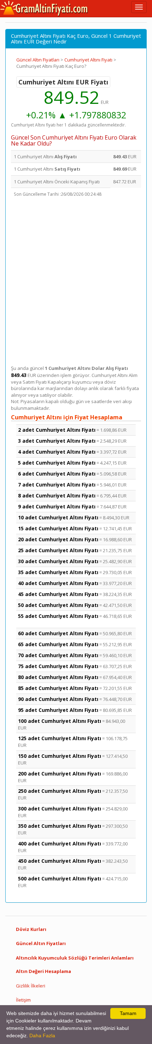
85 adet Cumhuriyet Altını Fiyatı (58, 688)
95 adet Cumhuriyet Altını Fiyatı (58, 710)
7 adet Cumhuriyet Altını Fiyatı (56, 484)
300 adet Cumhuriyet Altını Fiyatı (59, 808)
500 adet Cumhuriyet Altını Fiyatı (59, 878)
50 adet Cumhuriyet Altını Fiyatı (58, 605)
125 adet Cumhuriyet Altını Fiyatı (59, 738)
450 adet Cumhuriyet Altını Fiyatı (59, 860)
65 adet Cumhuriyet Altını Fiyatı (58, 644)
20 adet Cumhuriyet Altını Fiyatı (58, 539)
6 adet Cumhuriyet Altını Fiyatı (56, 473)
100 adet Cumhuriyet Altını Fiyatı (59, 721)
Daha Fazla (42, 1035)
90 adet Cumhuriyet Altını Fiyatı (58, 699)
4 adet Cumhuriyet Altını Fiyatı (56, 451)
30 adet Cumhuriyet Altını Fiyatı (58, 561)
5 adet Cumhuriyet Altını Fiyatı (56, 462)
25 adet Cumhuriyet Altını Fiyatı (58, 550)
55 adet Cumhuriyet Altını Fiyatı (58, 616)
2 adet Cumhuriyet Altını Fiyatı (56, 429)
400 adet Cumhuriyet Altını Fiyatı (59, 843)
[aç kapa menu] (139, 7)
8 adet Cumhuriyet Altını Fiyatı (56, 495)
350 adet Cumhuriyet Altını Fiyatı (59, 825)
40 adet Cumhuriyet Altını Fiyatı (58, 583)
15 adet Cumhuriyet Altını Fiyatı (58, 528)
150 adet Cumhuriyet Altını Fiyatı (59, 756)
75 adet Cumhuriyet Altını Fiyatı (58, 666)
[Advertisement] (76, 283)
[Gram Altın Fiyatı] (44, 8)
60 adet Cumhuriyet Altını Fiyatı (58, 633)
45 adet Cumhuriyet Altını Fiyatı (58, 594)
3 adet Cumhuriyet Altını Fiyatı (56, 440)
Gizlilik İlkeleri (30, 986)
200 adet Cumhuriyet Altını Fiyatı (59, 773)
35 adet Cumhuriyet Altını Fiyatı (58, 572)
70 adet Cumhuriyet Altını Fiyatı (58, 655)
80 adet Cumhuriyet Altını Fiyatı (58, 677)
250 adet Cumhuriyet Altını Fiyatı (59, 791)
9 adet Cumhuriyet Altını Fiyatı (56, 506)
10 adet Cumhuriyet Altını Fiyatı (58, 517)
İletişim (23, 1000)
